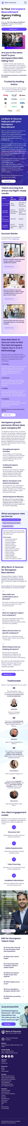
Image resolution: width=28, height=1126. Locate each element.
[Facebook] (12, 1056)
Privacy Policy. (12, 1123)
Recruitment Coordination (8, 1079)
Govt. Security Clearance (8, 1093)
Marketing (4, 1102)
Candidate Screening (7, 1084)
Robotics (3, 1097)
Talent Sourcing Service (7, 1076)
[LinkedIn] (2, 1056)
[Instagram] (9, 1056)
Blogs (2, 1068)
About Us (4, 1060)
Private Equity (5, 1108)
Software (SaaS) (5, 1090)
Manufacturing (5, 1098)
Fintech (3, 1095)
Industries (4, 1089)
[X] (6, 1056)
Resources (4, 1066)
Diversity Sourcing (6, 1081)
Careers (3, 1061)
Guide (3, 1069)
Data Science (5, 1106)
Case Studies (4, 1071)
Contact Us (4, 1063)
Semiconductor (5, 1092)
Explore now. (15, 239)
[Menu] (25, 2)
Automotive (4, 1100)
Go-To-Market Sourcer (7, 1085)
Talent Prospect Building (8, 1077)
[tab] (11, 520)
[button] (14, 827)
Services (3, 1074)
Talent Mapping (5, 1082)
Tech (2, 1103)
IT (1, 1105)
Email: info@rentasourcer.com (9, 1053)
